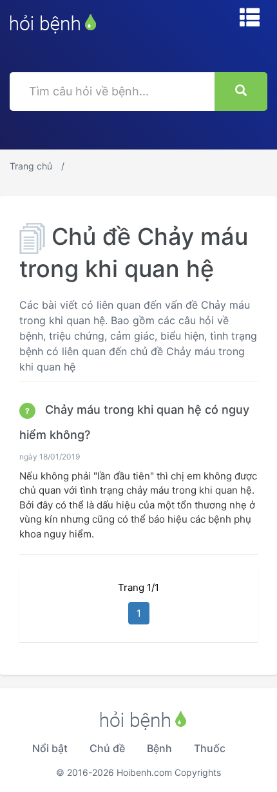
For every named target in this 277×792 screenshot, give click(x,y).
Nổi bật (50, 748)
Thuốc (209, 748)
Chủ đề (107, 748)
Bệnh (159, 748)
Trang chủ (31, 165)
